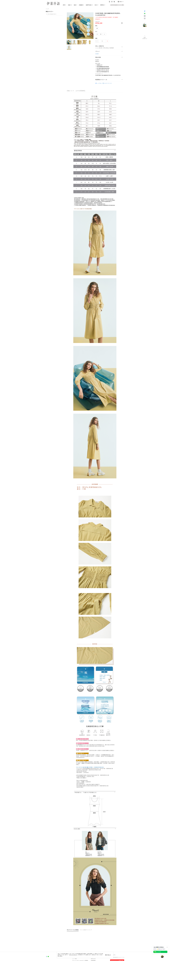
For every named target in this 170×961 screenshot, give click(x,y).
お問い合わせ (93, 958)
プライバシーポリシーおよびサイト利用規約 (80, 960)
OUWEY (97, 53)
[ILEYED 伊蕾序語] (53, 3)
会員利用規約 (93, 960)
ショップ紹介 (74, 958)
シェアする (99, 83)
